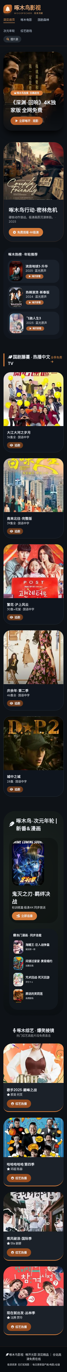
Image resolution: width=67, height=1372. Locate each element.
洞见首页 (9, 20)
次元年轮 (9, 31)
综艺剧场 (26, 31)
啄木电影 (26, 20)
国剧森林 (43, 20)
